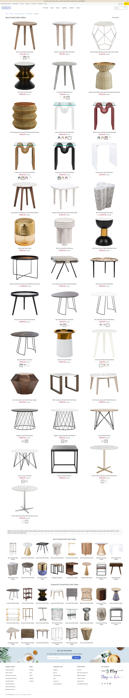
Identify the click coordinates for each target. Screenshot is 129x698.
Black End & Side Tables (42, 551)
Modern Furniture (10, 670)
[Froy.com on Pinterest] (107, 684)
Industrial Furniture (10, 684)
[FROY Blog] (112, 673)
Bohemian (40, 3)
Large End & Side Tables (57, 597)
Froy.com (11, 694)
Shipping (55, 670)
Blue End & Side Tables (116, 597)
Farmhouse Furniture (10, 686)
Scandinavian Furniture (11, 678)
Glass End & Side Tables (72, 617)
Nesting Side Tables (57, 571)
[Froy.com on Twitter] (110, 684)
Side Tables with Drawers (116, 571)
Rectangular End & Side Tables (27, 636)
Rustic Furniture (9, 672)
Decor (30, 675)
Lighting (31, 678)
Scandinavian (15, 3)
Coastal (22, 3)
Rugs (30, 672)
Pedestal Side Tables (86, 571)
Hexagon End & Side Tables (57, 636)
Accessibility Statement (82, 684)
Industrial (27, 3)
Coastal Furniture (10, 681)
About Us (79, 670)
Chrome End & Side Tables (57, 617)
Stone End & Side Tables (86, 617)
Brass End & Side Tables (27, 617)
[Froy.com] (6, 7)
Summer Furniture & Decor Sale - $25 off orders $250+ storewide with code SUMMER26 (64, 1)
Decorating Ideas (57, 684)
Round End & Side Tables (42, 571)
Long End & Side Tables (13, 597)
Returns (55, 672)
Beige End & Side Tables (86, 597)
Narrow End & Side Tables (13, 551)
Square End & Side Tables (116, 617)
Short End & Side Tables (42, 597)
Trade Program (57, 675)
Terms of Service (81, 678)
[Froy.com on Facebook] (102, 684)
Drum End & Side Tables (86, 636)
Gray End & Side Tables (72, 597)
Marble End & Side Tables (13, 571)
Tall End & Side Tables (27, 597)
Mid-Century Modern (6, 3)
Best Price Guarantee (82, 672)
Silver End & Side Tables (42, 617)
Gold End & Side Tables (72, 551)
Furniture (31, 670)
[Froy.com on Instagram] (105, 684)
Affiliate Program (81, 675)
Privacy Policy (80, 681)
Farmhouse (34, 3)
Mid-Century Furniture (11, 675)
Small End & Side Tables (27, 551)
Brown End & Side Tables (101, 597)
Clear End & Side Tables (13, 617)
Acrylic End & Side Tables (116, 551)
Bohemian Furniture (10, 689)
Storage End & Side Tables (101, 571)
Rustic (45, 3)
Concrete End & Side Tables (101, 617)
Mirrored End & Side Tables (72, 636)
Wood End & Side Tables (86, 551)
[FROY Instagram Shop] (112, 679)
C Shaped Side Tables (72, 571)
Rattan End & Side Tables (101, 551)
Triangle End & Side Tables (13, 636)
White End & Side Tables (57, 551)
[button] (46, 8)
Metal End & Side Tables (27, 571)
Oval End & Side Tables (42, 636)
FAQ (54, 678)
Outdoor (31, 681)
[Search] (125, 8)
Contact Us (56, 681)
